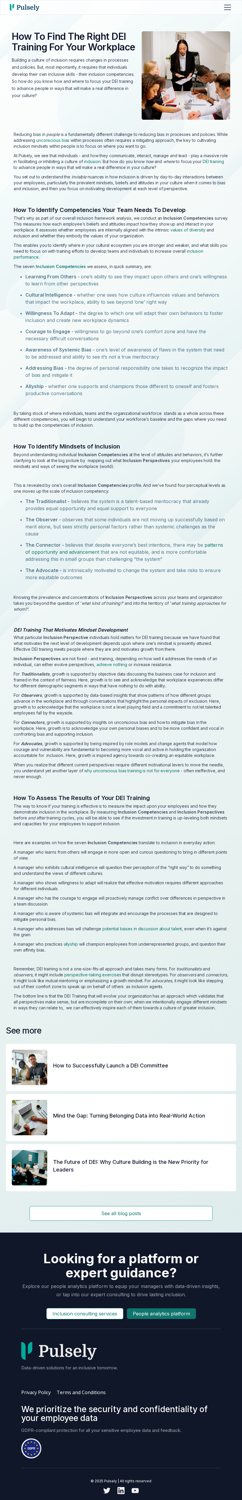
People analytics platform (161, 1314)
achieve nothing (112, 664)
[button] (226, 7)
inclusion (92, 161)
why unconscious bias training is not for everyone (131, 770)
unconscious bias (52, 140)
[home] (25, 7)
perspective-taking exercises (92, 974)
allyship (71, 944)
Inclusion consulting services (85, 1314)
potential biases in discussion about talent (142, 928)
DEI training (213, 161)
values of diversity (187, 229)
